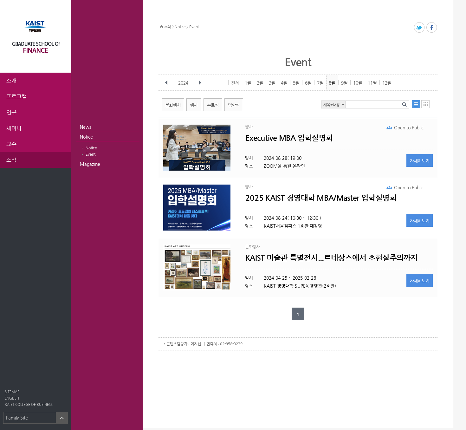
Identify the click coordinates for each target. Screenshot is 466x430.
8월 (332, 82)
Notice (86, 136)
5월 (296, 82)
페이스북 (431, 27)
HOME (161, 27)
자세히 (420, 160)
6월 (308, 82)
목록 (416, 104)
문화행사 (173, 104)
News (85, 126)
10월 (357, 82)
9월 (344, 82)
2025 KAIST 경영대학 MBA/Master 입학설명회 (321, 197)
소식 (167, 26)
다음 (200, 83)
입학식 (234, 104)
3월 (272, 82)
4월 (284, 82)
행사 (194, 104)
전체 (235, 82)
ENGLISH (12, 398)
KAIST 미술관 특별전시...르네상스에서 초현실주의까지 (331, 257)
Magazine (90, 163)
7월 (320, 82)
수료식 (213, 104)
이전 (166, 83)
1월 (248, 82)
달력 (425, 104)
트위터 (419, 27)
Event (90, 154)
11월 (372, 82)
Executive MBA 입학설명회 (289, 138)
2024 (183, 82)
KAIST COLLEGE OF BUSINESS (29, 404)
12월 (387, 82)
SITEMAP (12, 392)
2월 (260, 82)
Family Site (17, 417)
